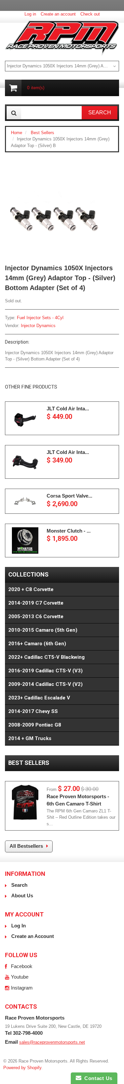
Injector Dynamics (38, 325)
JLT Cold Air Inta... (68, 408)
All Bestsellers (26, 846)
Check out (90, 14)
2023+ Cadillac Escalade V (39, 698)
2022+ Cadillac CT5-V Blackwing (46, 657)
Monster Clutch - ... (69, 531)
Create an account (58, 14)
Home (16, 132)
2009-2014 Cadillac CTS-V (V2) (45, 684)
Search (19, 885)
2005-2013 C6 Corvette (35, 616)
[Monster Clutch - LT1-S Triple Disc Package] (25, 540)
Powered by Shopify (22, 1067)
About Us (22, 895)
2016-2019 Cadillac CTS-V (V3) (45, 671)
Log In (18, 925)
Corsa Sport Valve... (69, 496)
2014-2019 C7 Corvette (35, 603)
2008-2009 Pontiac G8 (34, 725)
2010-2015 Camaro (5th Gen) (42, 630)
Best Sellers (42, 132)
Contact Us (96, 1078)
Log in (30, 14)
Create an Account (32, 936)
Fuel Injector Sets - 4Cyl (40, 317)
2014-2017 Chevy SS (33, 711)
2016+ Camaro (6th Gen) (37, 644)
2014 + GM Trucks (29, 738)
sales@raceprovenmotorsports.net (52, 1042)
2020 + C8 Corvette (31, 589)
